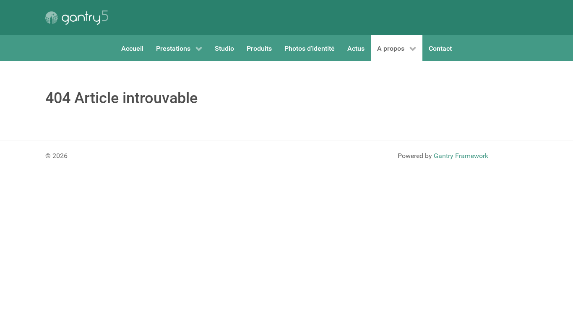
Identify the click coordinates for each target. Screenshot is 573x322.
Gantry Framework (461, 156)
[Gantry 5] (76, 17)
